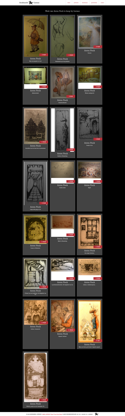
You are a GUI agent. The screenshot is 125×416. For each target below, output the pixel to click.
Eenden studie (62, 187)
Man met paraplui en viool (35, 61)
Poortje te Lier (89, 145)
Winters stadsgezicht (89, 93)
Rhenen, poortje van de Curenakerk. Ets (35, 406)
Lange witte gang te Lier (35, 209)
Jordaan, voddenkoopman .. (89, 284)
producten (76, 2)
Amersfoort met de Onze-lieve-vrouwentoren (35, 148)
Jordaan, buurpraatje (35, 329)
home (69, 2)
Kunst (52, 414)
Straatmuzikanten (62, 102)
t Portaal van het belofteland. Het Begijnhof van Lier (35, 294)
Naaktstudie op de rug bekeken (62, 61)
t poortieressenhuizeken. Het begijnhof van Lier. (62, 284)
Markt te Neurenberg (62, 241)
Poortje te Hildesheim (35, 248)
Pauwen (89, 53)
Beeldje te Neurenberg (62, 156)
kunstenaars (85, 2)
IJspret (89, 187)
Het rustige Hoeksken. (89, 253)
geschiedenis (94, 2)
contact (102, 2)
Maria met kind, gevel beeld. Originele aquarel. (89, 347)
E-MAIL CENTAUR (46, 414)
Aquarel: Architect (62, 336)
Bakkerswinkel (35, 93)
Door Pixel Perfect (58, 414)
